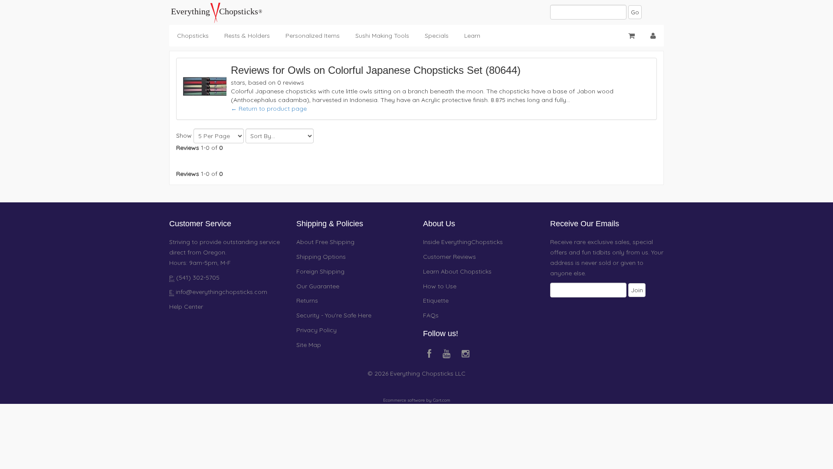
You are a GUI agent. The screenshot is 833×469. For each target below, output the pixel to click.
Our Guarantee (317, 286)
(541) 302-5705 (197, 277)
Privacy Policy (316, 330)
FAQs (431, 315)
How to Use (439, 286)
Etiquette (436, 300)
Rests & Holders (247, 36)
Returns (307, 300)
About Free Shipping (325, 242)
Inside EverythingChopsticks (463, 242)
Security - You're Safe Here (333, 315)
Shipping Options (321, 257)
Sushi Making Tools (382, 36)
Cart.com (441, 400)
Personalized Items (312, 36)
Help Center (186, 306)
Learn (472, 36)
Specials (437, 36)
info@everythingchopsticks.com (221, 292)
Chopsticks (193, 36)
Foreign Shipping (320, 271)
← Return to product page (269, 108)
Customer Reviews (449, 257)
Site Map (308, 345)
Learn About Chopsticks (457, 271)
